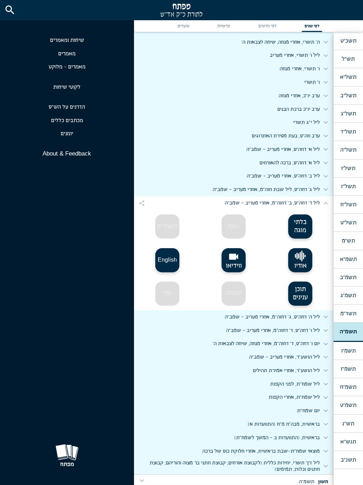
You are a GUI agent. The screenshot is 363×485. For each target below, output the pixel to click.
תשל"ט (348, 222)
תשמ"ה (348, 331)
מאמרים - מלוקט (67, 67)
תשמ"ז (348, 368)
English (167, 260)
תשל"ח (348, 204)
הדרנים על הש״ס (67, 107)
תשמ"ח (348, 387)
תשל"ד (348, 131)
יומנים (67, 133)
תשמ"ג (348, 295)
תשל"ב (348, 95)
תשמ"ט (348, 405)
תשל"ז (348, 186)
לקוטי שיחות (66, 87)
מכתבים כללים (67, 120)
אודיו (300, 266)
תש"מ (348, 240)
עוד (167, 293)
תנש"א (348, 441)
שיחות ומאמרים (67, 40)
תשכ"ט (348, 40)
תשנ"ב (348, 459)
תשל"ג (348, 113)
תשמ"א (348, 259)
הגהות (234, 293)
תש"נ (348, 423)
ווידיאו (234, 260)
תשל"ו (348, 168)
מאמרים (67, 53)
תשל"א (348, 77)
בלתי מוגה (300, 226)
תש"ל (348, 58)
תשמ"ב (348, 277)
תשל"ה (348, 149)
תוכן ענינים (300, 293)
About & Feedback (67, 153)
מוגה (234, 226)
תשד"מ (348, 313)
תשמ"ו (348, 350)
